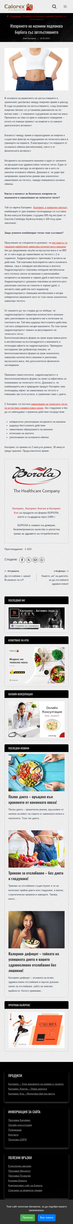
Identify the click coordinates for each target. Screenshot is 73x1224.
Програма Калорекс (19, 1120)
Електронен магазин (19, 1166)
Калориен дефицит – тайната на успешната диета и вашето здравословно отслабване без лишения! (33, 962)
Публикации (15, 1130)
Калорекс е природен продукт (50, 207)
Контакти (13, 1134)
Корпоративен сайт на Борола (25, 1185)
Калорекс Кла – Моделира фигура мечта (31, 1093)
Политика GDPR (17, 1139)
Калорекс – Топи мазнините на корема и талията (35, 1084)
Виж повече (46, 1217)
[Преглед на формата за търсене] (54, 6)
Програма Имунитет (19, 1171)
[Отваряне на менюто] (65, 6)
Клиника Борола (17, 1180)
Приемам (27, 1217)
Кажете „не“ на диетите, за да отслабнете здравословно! (55, 577)
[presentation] (36, 772)
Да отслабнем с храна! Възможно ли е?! (17, 575)
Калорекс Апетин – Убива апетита (27, 1088)
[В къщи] (8, 16)
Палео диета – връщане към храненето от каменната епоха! (32, 799)
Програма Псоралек (19, 1175)
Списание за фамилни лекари (25, 1190)
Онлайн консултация (20, 1125)
